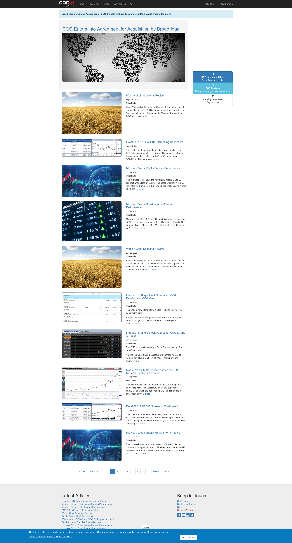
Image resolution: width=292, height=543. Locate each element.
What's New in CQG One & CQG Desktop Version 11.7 (88, 519)
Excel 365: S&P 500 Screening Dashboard (152, 406)
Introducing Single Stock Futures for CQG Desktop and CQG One (151, 296)
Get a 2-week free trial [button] (212, 79)
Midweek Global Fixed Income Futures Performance (149, 205)
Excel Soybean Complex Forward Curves (81, 522)
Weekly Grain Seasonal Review (145, 95)
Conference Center (186, 503)
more (153, 116)
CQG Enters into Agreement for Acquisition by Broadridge (121, 28)
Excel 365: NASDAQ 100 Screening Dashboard (154, 142)
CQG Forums (226, 3)
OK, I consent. (188, 537)
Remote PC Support (186, 510)
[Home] (67, 4)
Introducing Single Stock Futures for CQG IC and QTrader (155, 333)
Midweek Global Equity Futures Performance (153, 168)
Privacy (146, 527)
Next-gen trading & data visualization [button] (212, 90)
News (81, 3)
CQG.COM (210, 3)
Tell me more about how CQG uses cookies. (50, 536)
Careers (181, 507)
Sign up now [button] (213, 101)
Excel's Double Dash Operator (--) (78, 516)
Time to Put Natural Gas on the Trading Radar (84, 500)
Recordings (94, 3)
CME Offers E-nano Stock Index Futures (81, 510)
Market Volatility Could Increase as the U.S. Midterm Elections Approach (152, 371)
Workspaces (120, 3)
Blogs (106, 3)
